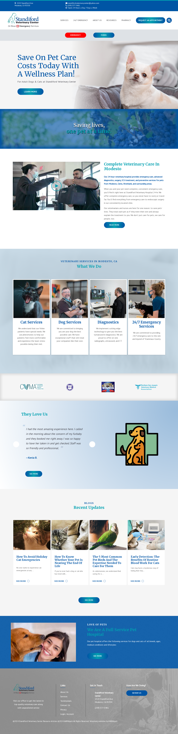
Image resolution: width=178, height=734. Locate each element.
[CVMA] (31, 386)
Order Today (50, 99)
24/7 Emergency (80, 20)
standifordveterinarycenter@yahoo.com (83, 3)
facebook (137, 3)
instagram (142, 3)
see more (97, 656)
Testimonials (66, 701)
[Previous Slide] (16, 444)
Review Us (136, 693)
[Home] (23, 20)
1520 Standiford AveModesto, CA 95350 (24, 4)
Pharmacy (126, 20)
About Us (97, 20)
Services (64, 20)
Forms (104, 35)
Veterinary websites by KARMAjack (103, 721)
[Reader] (108, 386)
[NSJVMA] (146, 386)
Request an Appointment (151, 20)
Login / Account (67, 714)
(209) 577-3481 (73, 5)
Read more (114, 225)
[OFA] (70, 386)
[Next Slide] (92, 444)
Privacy (63, 709)
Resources (112, 20)
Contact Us (65, 705)
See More (34, 474)
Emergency (75, 35)
